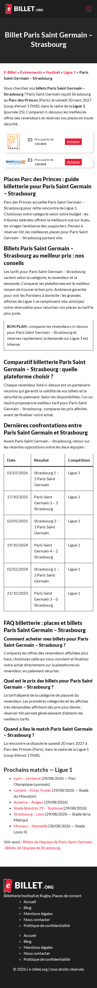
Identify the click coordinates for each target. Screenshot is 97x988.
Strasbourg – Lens (29, 814)
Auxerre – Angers (29, 802)
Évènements (31, 72)
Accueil (30, 901)
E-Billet (10, 72)
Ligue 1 (69, 72)
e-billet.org (38, 969)
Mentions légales (38, 913)
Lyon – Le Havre (27, 778)
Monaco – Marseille (31, 825)
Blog (27, 907)
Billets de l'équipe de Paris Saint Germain (57, 841)
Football (53, 72)
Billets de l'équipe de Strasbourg (32, 847)
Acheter (73, 141)
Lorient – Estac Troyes (32, 790)
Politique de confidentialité (47, 925)
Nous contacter (37, 919)
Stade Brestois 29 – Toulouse (38, 808)
